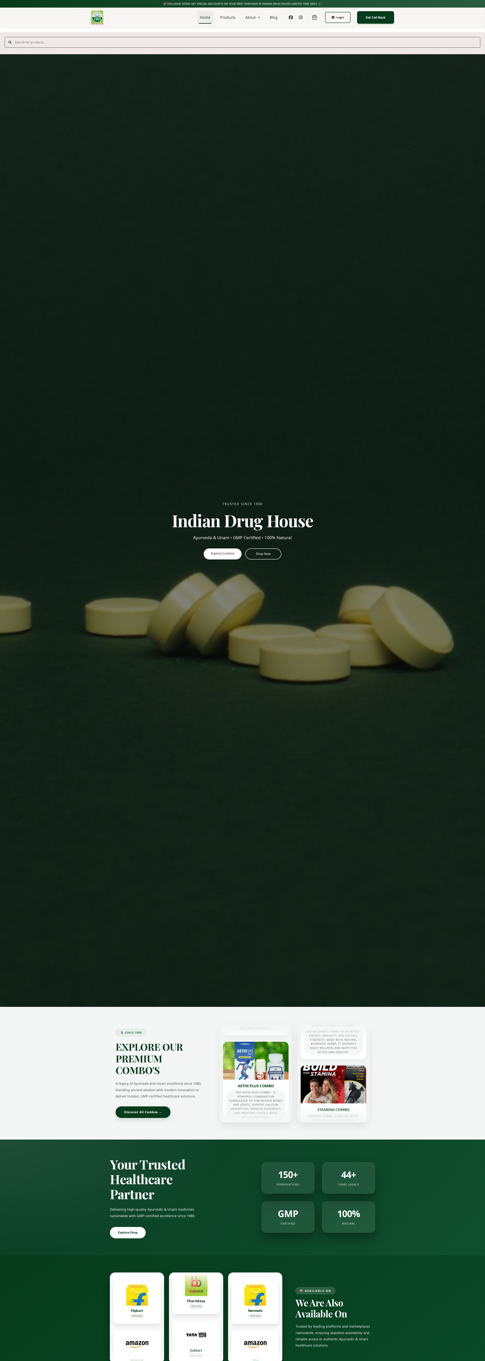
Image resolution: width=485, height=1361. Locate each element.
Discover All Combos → (143, 1112)
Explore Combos (222, 553)
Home (205, 17)
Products (227, 17)
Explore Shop (128, 1232)
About (250, 17)
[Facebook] (290, 17)
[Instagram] (300, 17)
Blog (274, 17)
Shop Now (263, 554)
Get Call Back (376, 17)
